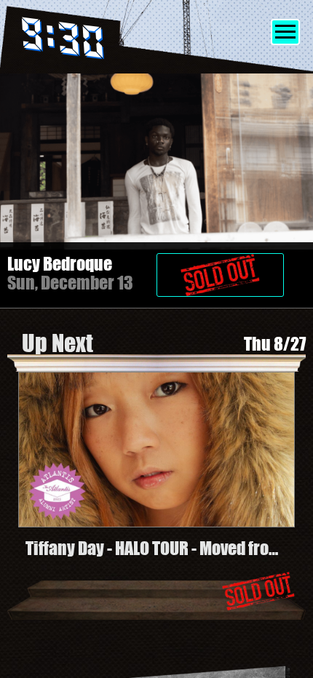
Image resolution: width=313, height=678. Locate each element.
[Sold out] (231, 268)
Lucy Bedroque (59, 263)
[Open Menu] (285, 32)
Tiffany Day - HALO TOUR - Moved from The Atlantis (153, 548)
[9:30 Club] (82, 41)
